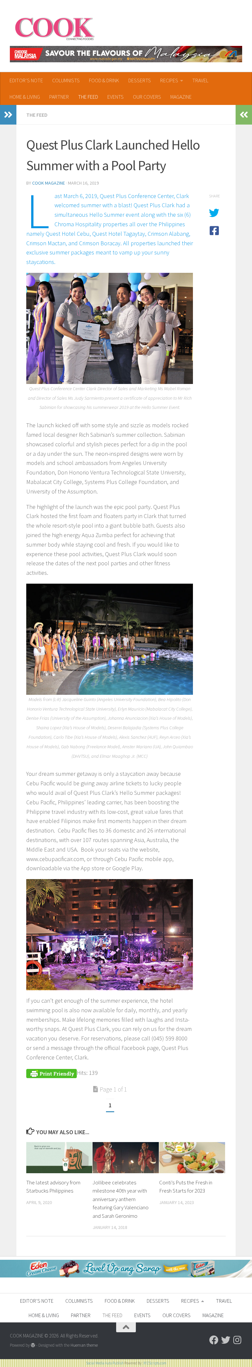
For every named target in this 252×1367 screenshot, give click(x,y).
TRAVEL (200, 80)
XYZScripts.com (154, 1363)
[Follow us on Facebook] (214, 1340)
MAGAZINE (181, 96)
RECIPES (169, 80)
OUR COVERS (147, 96)
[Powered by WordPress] (33, 1345)
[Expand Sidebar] (8, 115)
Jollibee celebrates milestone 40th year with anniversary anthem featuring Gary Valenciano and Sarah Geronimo (121, 1199)
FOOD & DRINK (104, 80)
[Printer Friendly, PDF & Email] (51, 1073)
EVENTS (115, 96)
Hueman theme (84, 1345)
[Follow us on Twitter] (225, 1340)
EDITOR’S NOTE (26, 80)
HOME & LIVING (25, 96)
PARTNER (59, 96)
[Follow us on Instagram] (237, 1340)
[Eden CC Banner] (126, 1276)
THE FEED (88, 96)
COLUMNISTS (66, 80)
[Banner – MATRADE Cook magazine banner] (126, 54)
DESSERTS (139, 80)
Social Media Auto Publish (105, 1363)
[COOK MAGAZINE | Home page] (54, 28)
